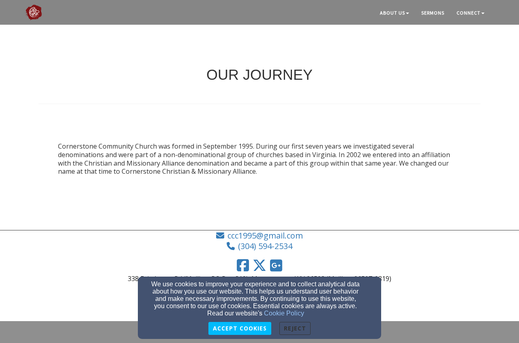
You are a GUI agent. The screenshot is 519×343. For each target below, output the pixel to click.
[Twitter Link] (259, 265)
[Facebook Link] (243, 265)
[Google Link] (276, 265)
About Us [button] (392, 13)
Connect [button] (468, 13)
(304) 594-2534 (265, 246)
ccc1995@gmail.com (265, 235)
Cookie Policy (284, 313)
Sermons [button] (432, 13)
